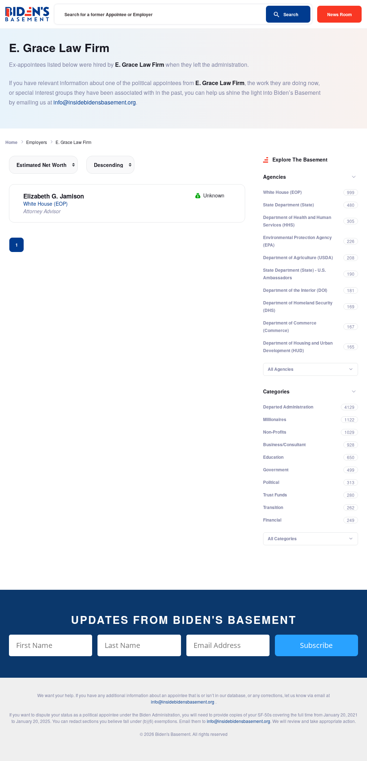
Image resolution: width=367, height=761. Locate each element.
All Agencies (281, 369)
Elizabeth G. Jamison (53, 196)
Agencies (274, 176)
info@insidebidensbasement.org (94, 102)
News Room (339, 14)
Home (11, 142)
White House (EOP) (45, 203)
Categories (276, 391)
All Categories (282, 538)
